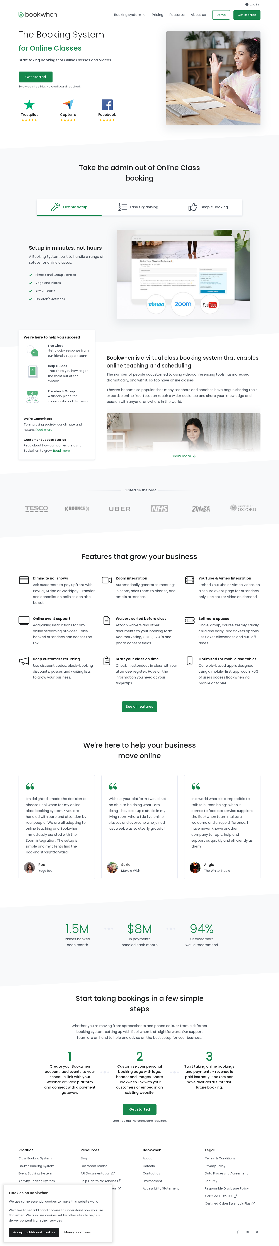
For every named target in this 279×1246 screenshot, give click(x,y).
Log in (254, 4)
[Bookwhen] (38, 15)
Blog (84, 1158)
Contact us (151, 1173)
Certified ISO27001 (219, 1196)
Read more (44, 429)
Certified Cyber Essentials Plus (228, 1203)
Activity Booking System (37, 1181)
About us (198, 14)
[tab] (69, 207)
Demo (221, 15)
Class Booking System (35, 1158)
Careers (149, 1166)
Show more (182, 456)
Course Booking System (36, 1166)
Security (211, 1181)
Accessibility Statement (161, 1188)
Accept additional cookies (34, 1232)
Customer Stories (94, 1166)
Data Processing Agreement (226, 1173)
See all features (139, 706)
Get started (247, 15)
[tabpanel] (57, 827)
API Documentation (96, 1173)
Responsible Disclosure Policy (227, 1188)
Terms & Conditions (220, 1158)
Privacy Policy (215, 1166)
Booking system (127, 14)
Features (177, 14)
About (147, 1158)
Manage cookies (77, 1232)
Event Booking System (35, 1173)
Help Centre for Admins (99, 1181)
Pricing (157, 14)
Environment (152, 1181)
